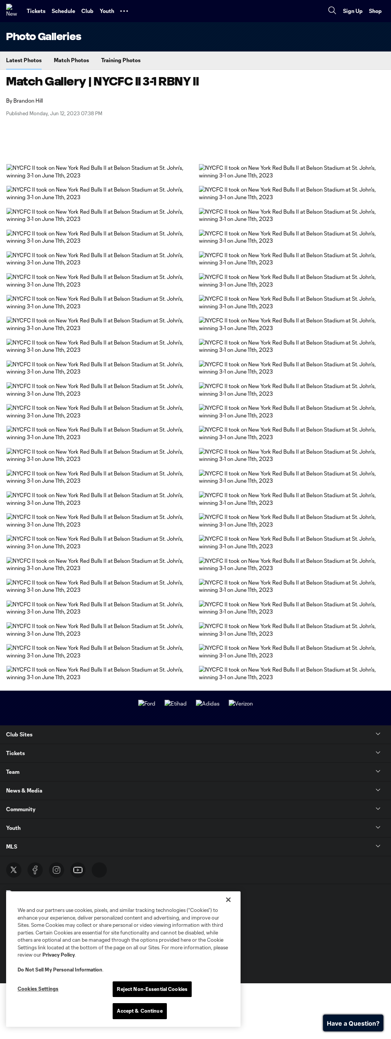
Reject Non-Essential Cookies (152, 989)
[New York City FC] (13, 11)
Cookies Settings (38, 989)
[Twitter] (13, 870)
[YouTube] (78, 870)
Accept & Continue (139, 1011)
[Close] (228, 899)
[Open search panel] (332, 11)
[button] (124, 11)
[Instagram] (56, 870)
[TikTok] (99, 870)
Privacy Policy (58, 955)
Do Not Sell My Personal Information (60, 970)
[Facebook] (35, 870)
